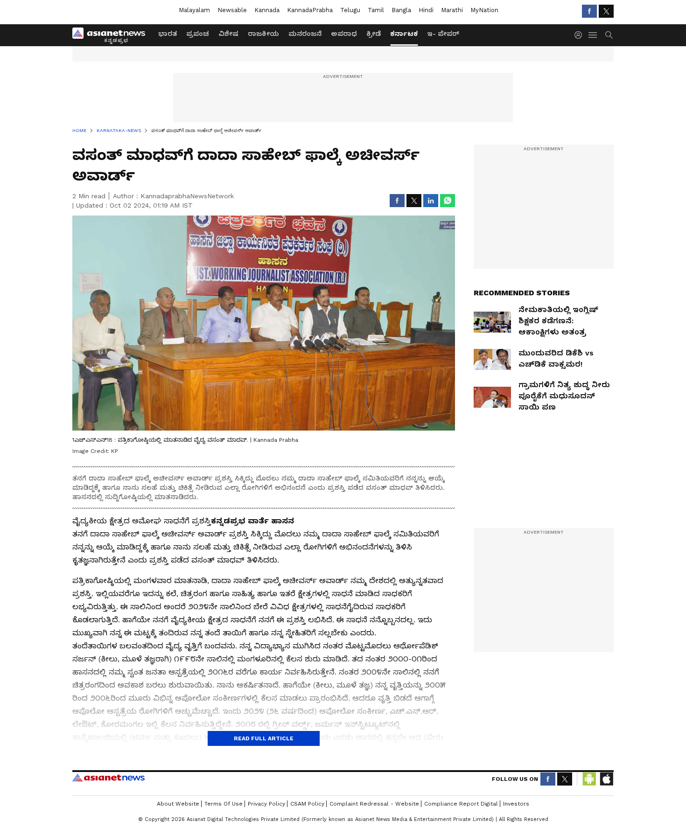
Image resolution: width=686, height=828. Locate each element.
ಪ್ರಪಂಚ (197, 33)
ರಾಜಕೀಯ (263, 33)
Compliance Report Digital (461, 803)
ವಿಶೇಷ (228, 33)
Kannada (267, 10)
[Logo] (112, 35)
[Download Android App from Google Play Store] (589, 779)
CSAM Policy (307, 803)
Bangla (401, 10)
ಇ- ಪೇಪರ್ (443, 33)
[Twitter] (606, 11)
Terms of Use (223, 803)
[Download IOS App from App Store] (606, 779)
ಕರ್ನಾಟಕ (404, 33)
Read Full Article (264, 738)
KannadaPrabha (310, 10)
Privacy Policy (266, 803)
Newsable (232, 10)
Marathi (452, 10)
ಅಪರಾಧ (344, 33)
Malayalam (194, 10)
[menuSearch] (609, 35)
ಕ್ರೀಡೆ (373, 33)
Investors (516, 803)
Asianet (108, 777)
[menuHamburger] (593, 35)
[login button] (580, 35)
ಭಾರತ (167, 33)
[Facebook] (589, 11)
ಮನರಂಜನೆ (305, 33)
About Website (178, 803)
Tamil (376, 10)
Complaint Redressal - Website (374, 803)
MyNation (484, 10)
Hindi (426, 10)
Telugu (350, 10)
